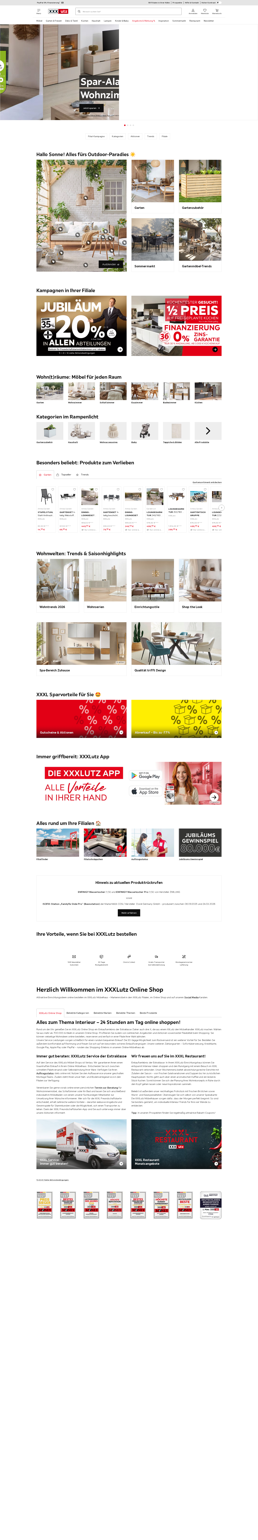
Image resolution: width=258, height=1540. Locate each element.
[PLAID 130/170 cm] (88, 242)
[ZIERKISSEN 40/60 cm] (60, 229)
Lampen (108, 20)
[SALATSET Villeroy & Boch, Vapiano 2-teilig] (110, 238)
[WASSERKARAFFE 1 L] (105, 231)
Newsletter (209, 20)
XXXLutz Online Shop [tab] (50, 1013)
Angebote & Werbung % (143, 20)
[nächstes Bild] (222, 508)
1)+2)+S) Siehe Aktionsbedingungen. (52, 1180)
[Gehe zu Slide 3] (130, 125)
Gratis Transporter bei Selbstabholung (156, 963)
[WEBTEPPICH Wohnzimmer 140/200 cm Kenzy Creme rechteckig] (85, 265)
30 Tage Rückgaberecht (101, 963)
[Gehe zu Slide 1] (125, 125)
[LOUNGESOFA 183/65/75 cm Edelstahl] (77, 234)
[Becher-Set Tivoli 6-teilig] (102, 237)
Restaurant (194, 20)
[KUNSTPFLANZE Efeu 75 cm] (96, 175)
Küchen (84, 20)
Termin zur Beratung (106, 1087)
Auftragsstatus (45, 1073)
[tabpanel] (129, 508)
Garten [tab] (48, 474)
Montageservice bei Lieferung (184, 963)
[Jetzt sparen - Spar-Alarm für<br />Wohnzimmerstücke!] (129, 72)
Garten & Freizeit (54, 20)
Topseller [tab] (66, 474)
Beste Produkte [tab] (148, 1012)
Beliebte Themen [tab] (125, 1012)
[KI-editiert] (129, 1204)
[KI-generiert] (129, 782)
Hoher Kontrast (209, 2)
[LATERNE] (61, 252)
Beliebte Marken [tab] (103, 1012)
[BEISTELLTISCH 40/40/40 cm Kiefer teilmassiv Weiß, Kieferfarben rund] (111, 250)
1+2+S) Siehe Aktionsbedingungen (50, 115)
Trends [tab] (85, 474)
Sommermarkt (179, 20)
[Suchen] (79, 11)
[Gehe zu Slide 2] (127, 125)
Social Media (191, 997)
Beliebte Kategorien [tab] (78, 1012)
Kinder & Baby (122, 20)
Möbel (39, 20)
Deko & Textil (71, 20)
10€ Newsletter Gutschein (74, 963)
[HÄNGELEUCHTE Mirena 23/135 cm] (85, 198)
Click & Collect (129, 962)
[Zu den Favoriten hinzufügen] (53, 489)
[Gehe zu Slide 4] (133, 125)
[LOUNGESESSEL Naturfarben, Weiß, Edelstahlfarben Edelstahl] (124, 242)
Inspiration (164, 20)
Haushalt (96, 20)
